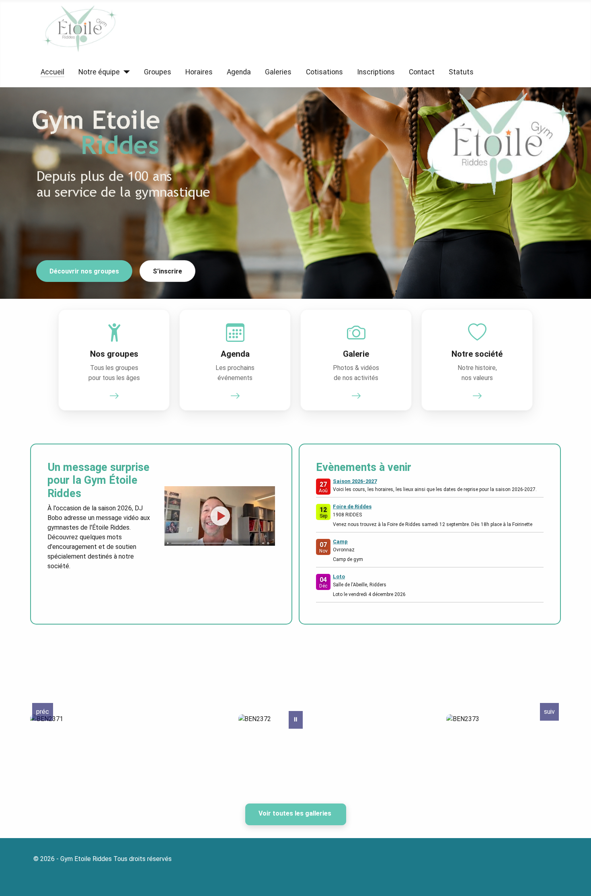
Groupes (157, 72)
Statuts (461, 72)
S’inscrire (167, 271)
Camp (340, 541)
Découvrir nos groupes (84, 271)
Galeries (278, 72)
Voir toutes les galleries (296, 813)
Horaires (199, 72)
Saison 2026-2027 (355, 481)
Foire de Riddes (352, 506)
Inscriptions (376, 72)
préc (42, 711)
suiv (549, 711)
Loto (339, 576)
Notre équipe (99, 72)
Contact (422, 72)
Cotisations (324, 72)
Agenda (239, 72)
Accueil (52, 72)
